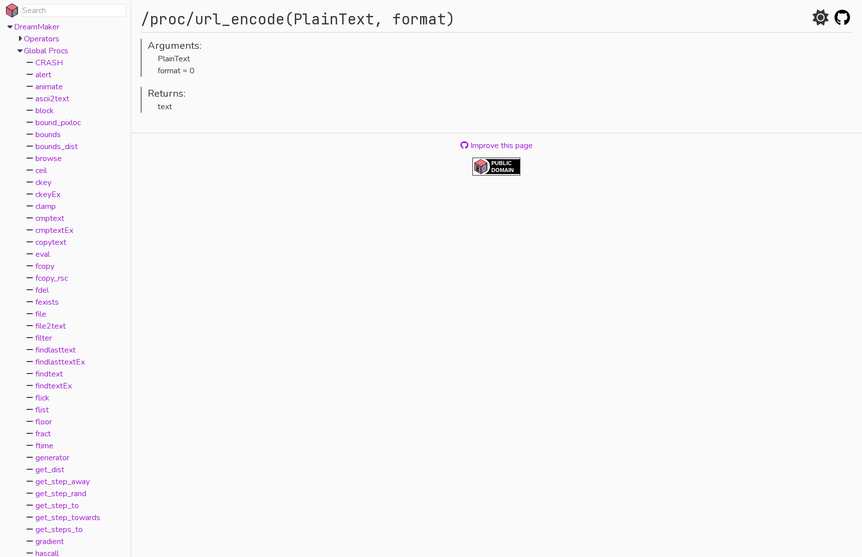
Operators (41, 38)
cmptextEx (54, 230)
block (44, 110)
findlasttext (55, 350)
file (40, 314)
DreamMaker (36, 26)
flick (42, 397)
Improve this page (500, 145)
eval (42, 254)
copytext (50, 242)
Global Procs (46, 50)
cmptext (49, 218)
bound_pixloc (58, 122)
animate (49, 86)
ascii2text (52, 98)
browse (48, 158)
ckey (43, 182)
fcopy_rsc (51, 278)
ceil (41, 170)
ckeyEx (47, 194)
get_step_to (57, 505)
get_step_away (62, 481)
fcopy (44, 266)
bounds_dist (56, 146)
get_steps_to (59, 529)
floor (43, 421)
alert (43, 74)
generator (52, 457)
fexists (47, 302)
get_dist (49, 469)
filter (43, 338)
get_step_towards (67, 517)
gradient (49, 541)
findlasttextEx (60, 362)
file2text (50, 326)
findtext (49, 374)
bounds (48, 134)
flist (42, 409)
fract (43, 433)
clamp (45, 206)
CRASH (49, 62)
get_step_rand (60, 493)
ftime (44, 445)
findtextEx (53, 385)
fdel (42, 290)
